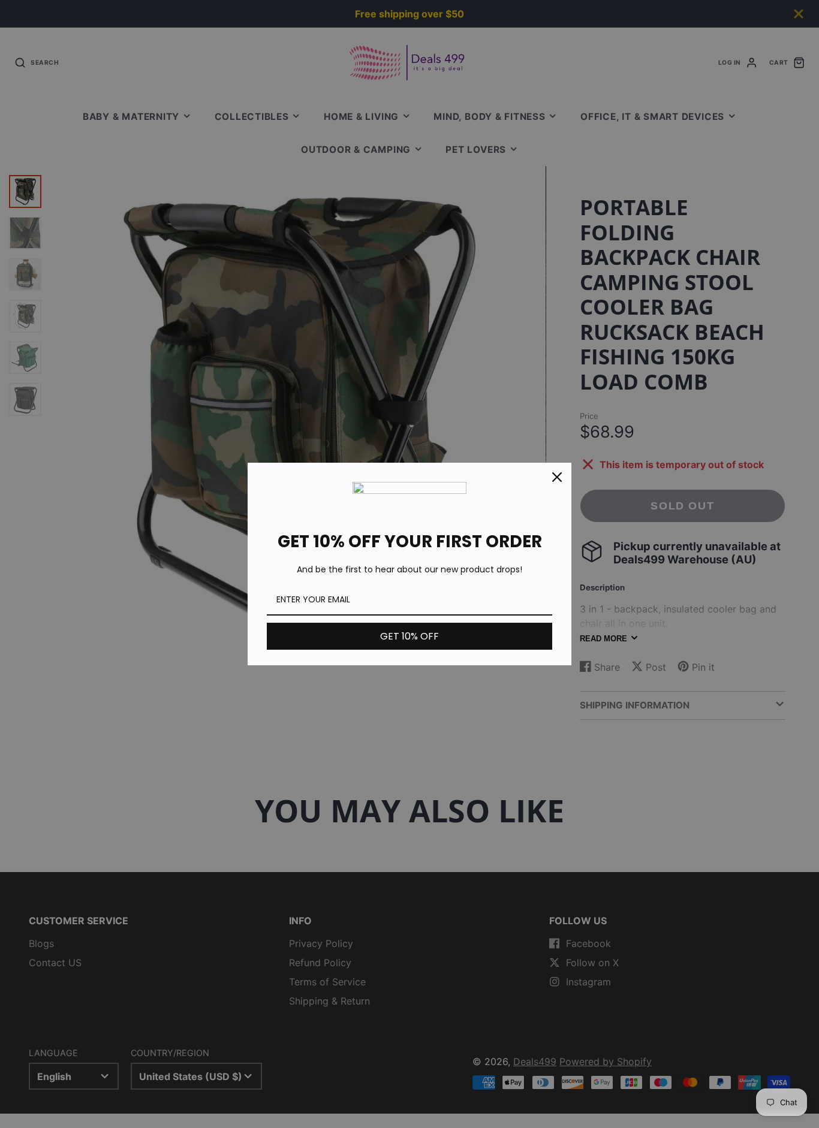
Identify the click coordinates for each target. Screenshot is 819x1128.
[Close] (557, 477)
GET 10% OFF (409, 636)
